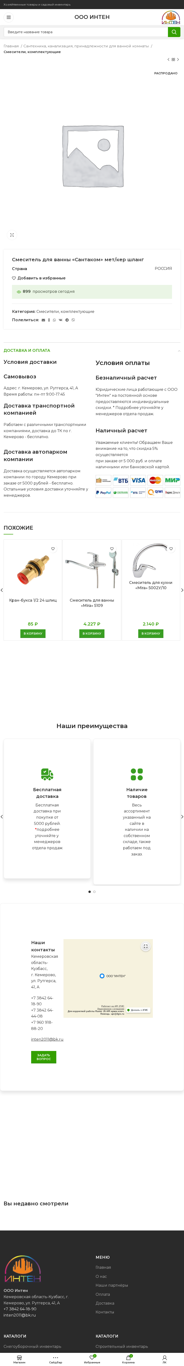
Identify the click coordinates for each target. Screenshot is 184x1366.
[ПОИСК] (174, 32)
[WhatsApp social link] (54, 320)
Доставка (105, 1303)
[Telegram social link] (67, 320)
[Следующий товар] (178, 59)
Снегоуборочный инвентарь (32, 1346)
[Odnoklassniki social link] (49, 320)
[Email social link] (43, 320)
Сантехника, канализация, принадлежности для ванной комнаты (86, 46)
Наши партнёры (112, 1285)
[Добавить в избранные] (53, 548)
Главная (12, 46)
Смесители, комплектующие (32, 51)
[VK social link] (60, 320)
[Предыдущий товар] (168, 59)
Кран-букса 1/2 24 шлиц (33, 600)
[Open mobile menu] (8, 17)
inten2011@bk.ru (47, 1039)
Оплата (103, 1294)
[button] (33, 633)
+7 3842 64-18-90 (20, 1309)
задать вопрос (44, 1057)
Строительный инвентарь (122, 1346)
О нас (101, 1276)
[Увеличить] (12, 235)
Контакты (105, 1312)
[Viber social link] (73, 320)
